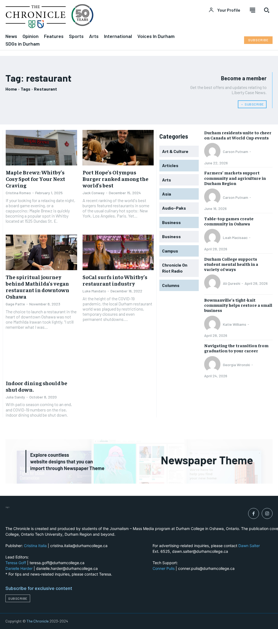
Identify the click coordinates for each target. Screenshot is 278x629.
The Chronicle (38, 621)
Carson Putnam (235, 151)
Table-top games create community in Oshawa (229, 221)
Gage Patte (15, 304)
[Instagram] (267, 513)
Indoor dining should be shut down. (36, 386)
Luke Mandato (94, 291)
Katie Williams (234, 324)
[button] (267, 10)
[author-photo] (213, 151)
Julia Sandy (15, 397)
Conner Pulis (164, 568)
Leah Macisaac (235, 237)
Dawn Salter (249, 545)
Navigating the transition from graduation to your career (236, 348)
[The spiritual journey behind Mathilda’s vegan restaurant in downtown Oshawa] (41, 252)
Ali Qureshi (231, 283)
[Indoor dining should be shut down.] (41, 358)
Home (11, 88)
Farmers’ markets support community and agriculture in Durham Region (235, 178)
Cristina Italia (35, 545)
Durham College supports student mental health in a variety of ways (231, 264)
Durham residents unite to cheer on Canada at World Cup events (237, 135)
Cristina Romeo (18, 192)
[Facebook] (253, 513)
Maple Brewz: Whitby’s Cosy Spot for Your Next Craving (35, 179)
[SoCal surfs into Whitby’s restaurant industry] (118, 252)
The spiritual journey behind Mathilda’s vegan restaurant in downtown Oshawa (37, 286)
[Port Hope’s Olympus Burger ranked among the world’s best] (118, 147)
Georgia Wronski (236, 364)
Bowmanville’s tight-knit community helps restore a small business (238, 305)
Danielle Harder (19, 568)
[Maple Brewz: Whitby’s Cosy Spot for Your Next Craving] (41, 147)
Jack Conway (94, 192)
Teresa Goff (15, 562)
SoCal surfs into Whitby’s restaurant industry (115, 280)
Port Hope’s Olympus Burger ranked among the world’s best (116, 179)
